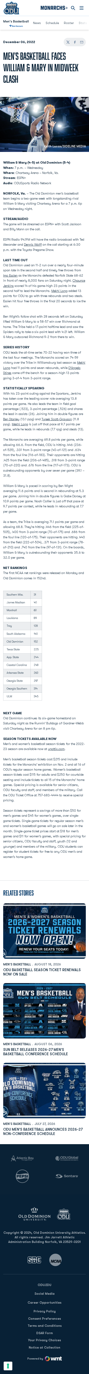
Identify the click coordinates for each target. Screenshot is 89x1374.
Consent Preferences (44, 1318)
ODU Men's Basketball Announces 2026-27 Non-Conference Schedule (43, 1131)
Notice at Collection (44, 1347)
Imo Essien (10, 275)
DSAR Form (44, 1333)
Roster (69, 23)
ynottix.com (56, 749)
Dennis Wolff (33, 244)
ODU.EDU (44, 1285)
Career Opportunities (44, 1302)
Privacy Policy (45, 1311)
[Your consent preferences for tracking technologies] (8, 1366)
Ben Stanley (11, 419)
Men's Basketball (17, 964)
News (37, 23)
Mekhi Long (59, 291)
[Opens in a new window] (34, 1259)
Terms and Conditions (45, 1325)
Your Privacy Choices (44, 1340)
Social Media (44, 1293)
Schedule (52, 23)
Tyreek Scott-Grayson (57, 419)
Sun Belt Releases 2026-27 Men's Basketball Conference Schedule (35, 1052)
